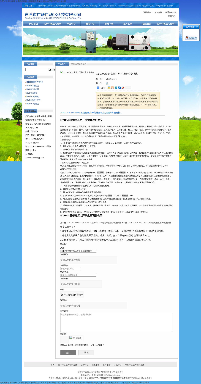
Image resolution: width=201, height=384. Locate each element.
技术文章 (127, 24)
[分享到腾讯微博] (115, 88)
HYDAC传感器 (32, 104)
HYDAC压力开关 (33, 100)
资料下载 (109, 24)
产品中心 (71, 24)
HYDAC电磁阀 (32, 96)
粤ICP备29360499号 (100, 375)
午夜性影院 (24, 382)
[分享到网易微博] (122, 88)
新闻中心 (90, 24)
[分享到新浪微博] (112, 88)
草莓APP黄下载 (53, 382)
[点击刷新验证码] (76, 338)
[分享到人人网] (119, 88)
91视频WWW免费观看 (140, 382)
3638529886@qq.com (34, 158)
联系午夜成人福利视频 (134, 365)
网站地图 (4, 382)
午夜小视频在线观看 (37, 382)
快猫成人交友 (110, 382)
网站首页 (33, 24)
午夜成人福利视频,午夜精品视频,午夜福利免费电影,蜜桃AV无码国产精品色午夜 (33, 1)
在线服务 (146, 24)
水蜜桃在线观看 (66, 382)
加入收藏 (158, 12)
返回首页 (147, 12)
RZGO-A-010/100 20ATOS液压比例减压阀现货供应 (150, 223)
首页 (52, 365)
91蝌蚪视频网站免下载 (95, 382)
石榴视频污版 (79, 382)
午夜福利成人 (13, 382)
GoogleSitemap (114, 375)
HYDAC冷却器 (32, 89)
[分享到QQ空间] (109, 88)
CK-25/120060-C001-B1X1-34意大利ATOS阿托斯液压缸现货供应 (94, 223)
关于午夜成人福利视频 (67, 365)
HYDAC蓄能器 (32, 86)
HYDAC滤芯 (31, 93)
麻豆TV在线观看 (123, 382)
